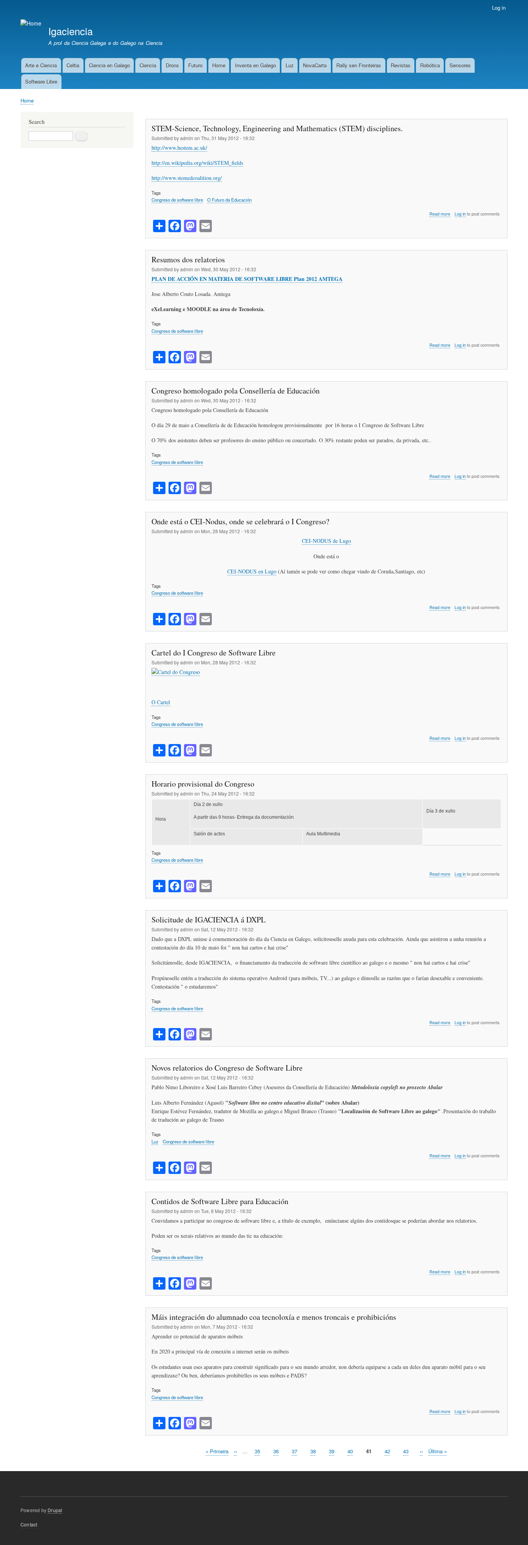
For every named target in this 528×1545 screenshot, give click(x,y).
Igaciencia (70, 31)
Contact (28, 1524)
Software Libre (41, 81)
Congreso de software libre (177, 200)
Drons (172, 65)
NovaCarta (315, 65)
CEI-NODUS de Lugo (326, 540)
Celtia (72, 65)
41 (368, 1451)
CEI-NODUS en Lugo (251, 571)
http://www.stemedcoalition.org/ (187, 177)
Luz (290, 65)
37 (294, 1451)
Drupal (55, 1510)
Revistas (400, 65)
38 (313, 1451)
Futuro (195, 65)
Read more (439, 214)
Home (218, 65)
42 (387, 1451)
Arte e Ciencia (41, 65)
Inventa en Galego (255, 65)
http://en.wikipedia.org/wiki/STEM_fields (197, 162)
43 (406, 1451)
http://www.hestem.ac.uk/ (179, 147)
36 (276, 1451)
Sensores (460, 65)
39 (331, 1451)
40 (350, 1451)
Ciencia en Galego (109, 65)
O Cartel (161, 702)
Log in (499, 7)
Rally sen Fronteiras (358, 65)
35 (257, 1451)
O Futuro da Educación (229, 200)
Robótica (430, 65)
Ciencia (148, 65)
